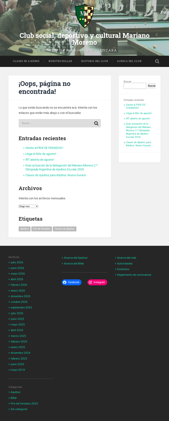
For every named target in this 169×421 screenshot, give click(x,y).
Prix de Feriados (41, 228)
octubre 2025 (19, 301)
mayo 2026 (18, 273)
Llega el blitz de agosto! (40, 154)
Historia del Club (94, 61)
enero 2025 (18, 347)
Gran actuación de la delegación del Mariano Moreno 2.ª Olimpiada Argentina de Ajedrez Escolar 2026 (138, 130)
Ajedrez (24, 228)
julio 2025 (17, 313)
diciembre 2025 (20, 296)
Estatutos (123, 269)
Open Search (157, 61)
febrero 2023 (19, 358)
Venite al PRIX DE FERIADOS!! (44, 148)
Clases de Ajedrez (26, 61)
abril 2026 (17, 279)
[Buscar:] (60, 123)
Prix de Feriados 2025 (24, 403)
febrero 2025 (19, 341)
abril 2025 (17, 330)
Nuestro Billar (60, 61)
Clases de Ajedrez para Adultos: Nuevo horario (55, 175)
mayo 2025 (18, 324)
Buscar (127, 81)
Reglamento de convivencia (134, 274)
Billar (14, 398)
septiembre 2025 (21, 307)
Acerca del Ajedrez (76, 257)
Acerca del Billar (74, 263)
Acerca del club (126, 257)
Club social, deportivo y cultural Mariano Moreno (85, 38)
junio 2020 (17, 364)
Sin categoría (19, 409)
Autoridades (125, 263)
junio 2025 (17, 319)
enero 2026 (18, 290)
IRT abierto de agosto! (39, 159)
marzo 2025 (18, 336)
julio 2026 (17, 262)
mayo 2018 (18, 369)
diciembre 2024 (20, 352)
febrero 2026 (19, 284)
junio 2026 (17, 268)
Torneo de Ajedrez (65, 228)
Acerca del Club (129, 61)
